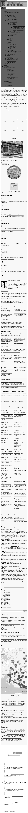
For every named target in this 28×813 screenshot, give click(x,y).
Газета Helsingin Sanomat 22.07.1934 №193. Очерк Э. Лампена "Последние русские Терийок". (13, 731)
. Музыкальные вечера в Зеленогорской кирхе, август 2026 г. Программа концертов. (20, 520)
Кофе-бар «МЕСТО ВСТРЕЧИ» (9, 160)
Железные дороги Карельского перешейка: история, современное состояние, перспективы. (14, 334)
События (9, 39)
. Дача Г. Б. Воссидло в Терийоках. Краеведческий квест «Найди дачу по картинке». (6, 358)
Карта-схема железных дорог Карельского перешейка (19, 507)
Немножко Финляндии (7, 298)
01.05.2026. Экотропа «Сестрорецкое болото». (7, 433)
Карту (20, 104)
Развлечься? (13, 35)
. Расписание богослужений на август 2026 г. (7, 519)
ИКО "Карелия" (11, 78)
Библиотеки (10, 50)
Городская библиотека (15, 51)
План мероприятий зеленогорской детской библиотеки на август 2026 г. (12, 624)
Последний (16, 695)
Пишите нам (10, 85)
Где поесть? (12, 23)
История (9, 69)
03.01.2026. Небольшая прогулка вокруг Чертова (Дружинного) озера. (7, 453)
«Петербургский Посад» (19, 26)
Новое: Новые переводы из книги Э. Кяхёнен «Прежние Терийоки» (6, 315)
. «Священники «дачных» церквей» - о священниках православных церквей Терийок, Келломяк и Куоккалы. (7, 371)
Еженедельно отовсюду (13, 79)
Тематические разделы (9, 67)
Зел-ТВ (8, 63)
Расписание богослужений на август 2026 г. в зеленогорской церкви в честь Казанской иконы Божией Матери (13, 619)
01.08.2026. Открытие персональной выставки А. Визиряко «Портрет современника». (20, 414)
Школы (8, 43)
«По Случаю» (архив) (18, 30)
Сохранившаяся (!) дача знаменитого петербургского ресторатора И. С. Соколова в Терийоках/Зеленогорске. (13, 230)
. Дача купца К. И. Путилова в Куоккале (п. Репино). (20, 369)
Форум (5, 65)
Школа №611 (13, 47)
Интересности (4, 291)
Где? (8, 20)
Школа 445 (14, 540)
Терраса (12, 36)
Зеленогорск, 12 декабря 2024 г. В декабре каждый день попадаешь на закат (12, 720)
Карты (16, 306)
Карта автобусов (14, 18)
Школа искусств (14, 48)
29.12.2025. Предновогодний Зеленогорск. (18, 453)
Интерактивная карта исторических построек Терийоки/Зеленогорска (20, 495)
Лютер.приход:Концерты (12, 552)
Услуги (11, 38)
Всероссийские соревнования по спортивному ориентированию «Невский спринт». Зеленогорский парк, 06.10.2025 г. (6, 474)
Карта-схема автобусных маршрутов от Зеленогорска (20, 503)
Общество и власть (11, 61)
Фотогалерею (13, 103)
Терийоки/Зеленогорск (20, 489)
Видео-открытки (5, 489)
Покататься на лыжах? (15, 32)
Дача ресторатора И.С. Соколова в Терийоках (14, 810)
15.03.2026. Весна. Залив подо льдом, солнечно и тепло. (20, 434)
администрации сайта (19, 759)
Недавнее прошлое (19, 481)
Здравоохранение (11, 54)
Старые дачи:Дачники (17, 535)
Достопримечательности (13, 12)
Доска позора (13, 62)
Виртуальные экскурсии (14, 280)
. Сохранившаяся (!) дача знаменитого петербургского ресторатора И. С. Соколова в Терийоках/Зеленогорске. (20, 359)
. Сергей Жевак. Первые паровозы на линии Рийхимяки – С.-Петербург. (7, 341)
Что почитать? (13, 24)
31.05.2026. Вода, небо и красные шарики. (20, 425)
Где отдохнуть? (13, 34)
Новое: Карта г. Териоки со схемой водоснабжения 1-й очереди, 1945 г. (20, 314)
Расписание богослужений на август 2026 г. (14, 789)
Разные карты (13, 19)
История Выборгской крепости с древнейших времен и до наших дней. (12, 402)
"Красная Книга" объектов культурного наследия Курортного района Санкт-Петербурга (6, 504)
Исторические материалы (4, 307)
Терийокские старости (18, 27)
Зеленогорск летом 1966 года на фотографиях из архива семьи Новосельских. (20, 472)
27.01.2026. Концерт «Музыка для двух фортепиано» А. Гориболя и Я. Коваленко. (19, 443)
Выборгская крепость (12, 77)
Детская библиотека (15, 53)
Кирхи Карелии (11, 75)
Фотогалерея (7, 66)
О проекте (9, 82)
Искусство (9, 57)
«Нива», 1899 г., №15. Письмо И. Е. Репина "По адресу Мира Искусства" (13, 740)
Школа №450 (13, 46)
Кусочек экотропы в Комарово (14, 722)
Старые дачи (10, 71)
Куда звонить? (13, 22)
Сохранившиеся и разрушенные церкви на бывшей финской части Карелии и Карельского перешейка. (14, 394)
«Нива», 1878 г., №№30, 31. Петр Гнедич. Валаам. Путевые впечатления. (12, 737)
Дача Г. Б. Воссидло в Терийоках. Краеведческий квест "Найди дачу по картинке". (13, 215)
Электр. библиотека (18, 28)
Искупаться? (13, 31)
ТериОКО (9, 40)
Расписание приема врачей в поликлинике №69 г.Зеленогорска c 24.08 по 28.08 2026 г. (13, 635)
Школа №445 (13, 44)
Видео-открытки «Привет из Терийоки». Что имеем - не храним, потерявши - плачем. (7, 494)
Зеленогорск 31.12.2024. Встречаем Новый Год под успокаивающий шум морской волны (12, 712)
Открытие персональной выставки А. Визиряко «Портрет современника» (14, 775)
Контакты (6, 81)
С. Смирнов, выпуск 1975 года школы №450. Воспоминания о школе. (7, 485)
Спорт (8, 55)
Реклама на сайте (11, 83)
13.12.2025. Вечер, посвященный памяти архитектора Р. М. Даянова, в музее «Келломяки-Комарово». (7, 462)
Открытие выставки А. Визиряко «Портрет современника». (12, 258)
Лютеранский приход (12, 59)
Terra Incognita (10, 70)
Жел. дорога (10, 74)
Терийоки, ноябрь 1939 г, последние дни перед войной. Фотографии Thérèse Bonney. (13, 734)
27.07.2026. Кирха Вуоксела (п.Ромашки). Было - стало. (6, 426)
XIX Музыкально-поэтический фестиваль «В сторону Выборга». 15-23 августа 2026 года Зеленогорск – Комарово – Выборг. (7, 416)
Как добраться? (10, 15)
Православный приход (12, 58)
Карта (8, 14)
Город (5, 11)
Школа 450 (14, 546)
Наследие (3, 499)
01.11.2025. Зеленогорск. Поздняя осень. (20, 460)
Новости (9, 42)
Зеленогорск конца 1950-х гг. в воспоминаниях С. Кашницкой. (20, 485)
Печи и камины (11, 73)
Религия (7, 596)
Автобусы (12, 16)
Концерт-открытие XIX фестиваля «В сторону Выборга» (13, 768)
